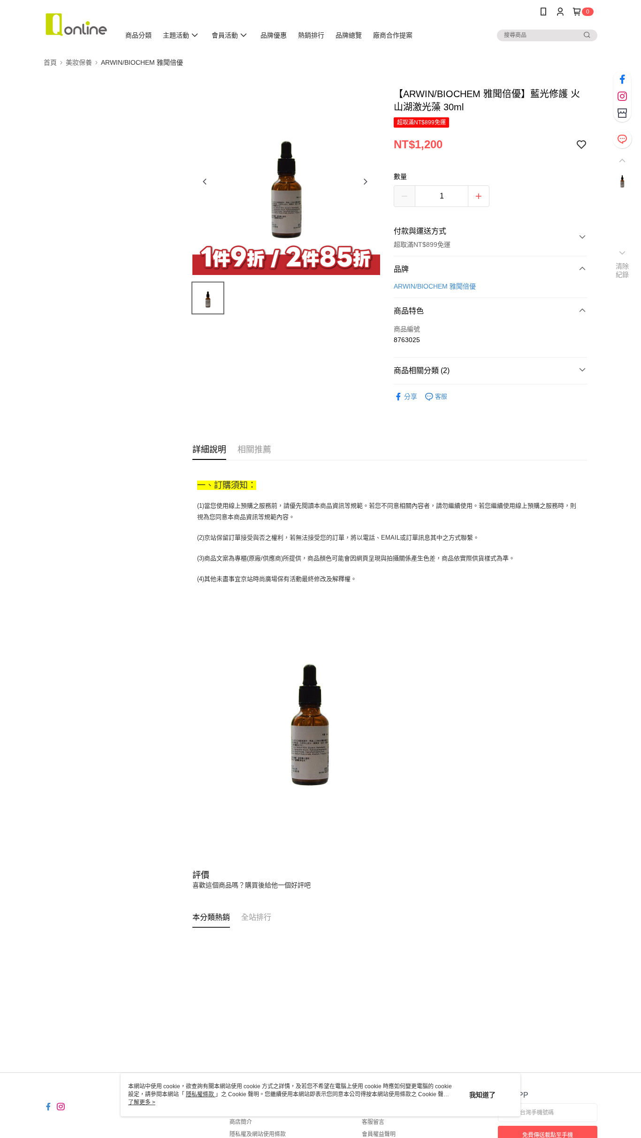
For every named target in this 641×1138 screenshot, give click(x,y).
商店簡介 (240, 1122)
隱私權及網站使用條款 (257, 1134)
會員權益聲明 (379, 1134)
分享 (410, 396)
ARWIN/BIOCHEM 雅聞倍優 (435, 286)
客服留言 (373, 1122)
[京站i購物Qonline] (76, 24)
